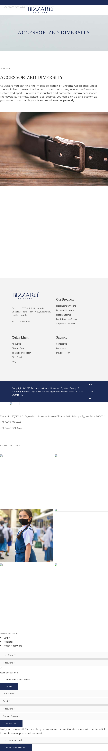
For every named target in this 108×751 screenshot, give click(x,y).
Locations (61, 348)
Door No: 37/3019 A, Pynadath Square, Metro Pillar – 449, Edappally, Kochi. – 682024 (52, 416)
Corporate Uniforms (65, 323)
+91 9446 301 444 (11, 428)
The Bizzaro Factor (21, 352)
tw (14, 634)
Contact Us (61, 343)
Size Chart (17, 357)
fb (12, 634)
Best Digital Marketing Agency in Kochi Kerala (50, 391)
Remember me (9, 672)
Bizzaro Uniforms (40, 388)
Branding (17, 391)
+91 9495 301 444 (21, 321)
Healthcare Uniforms (66, 305)
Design (73, 388)
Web (66, 388)
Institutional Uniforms (66, 319)
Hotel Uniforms (63, 314)
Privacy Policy (63, 352)
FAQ (14, 361)
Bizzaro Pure (18, 348)
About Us (16, 343)
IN (17, 634)
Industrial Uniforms (65, 310)
